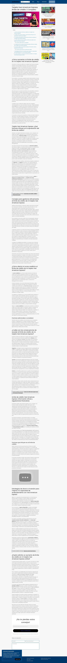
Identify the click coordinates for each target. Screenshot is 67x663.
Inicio (33, 1)
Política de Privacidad (30, 658)
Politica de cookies (30, 660)
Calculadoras (52, 1)
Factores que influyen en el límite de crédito (24, 49)
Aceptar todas (17, 659)
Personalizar (5, 659)
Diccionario (44, 1)
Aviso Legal (28, 659)
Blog (38, 1)
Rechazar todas (11, 659)
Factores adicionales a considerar (22, 42)
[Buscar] (29, 2)
